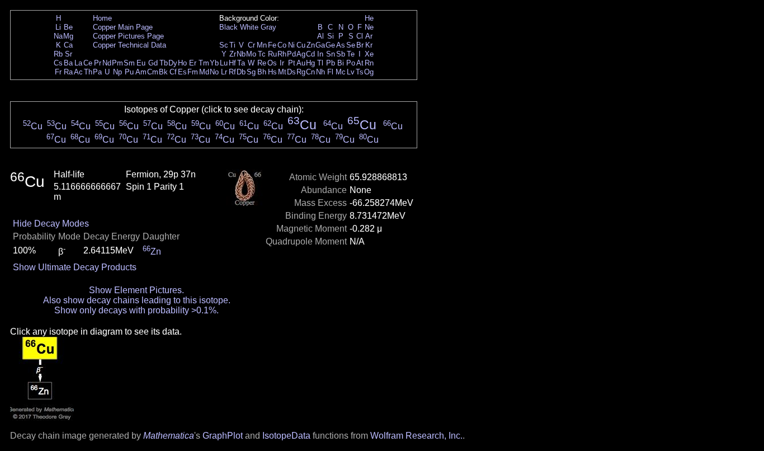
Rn (369, 63)
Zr (232, 54)
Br (360, 45)
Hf (232, 63)
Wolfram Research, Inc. (416, 435)
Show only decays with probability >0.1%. (136, 310)
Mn (262, 45)
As (340, 45)
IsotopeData (286, 435)
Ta (241, 63)
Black (228, 27)
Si (330, 36)
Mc (341, 72)
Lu (224, 63)
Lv (351, 72)
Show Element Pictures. (136, 290)
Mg (68, 36)
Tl (320, 63)
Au (300, 63)
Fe (272, 45)
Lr (224, 72)
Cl (359, 36)
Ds (291, 72)
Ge (330, 45)
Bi (340, 63)
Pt (291, 63)
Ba (68, 63)
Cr (251, 45)
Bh (261, 72)
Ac (78, 72)
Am (141, 72)
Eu (140, 63)
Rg (300, 72)
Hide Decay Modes (51, 223)
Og (369, 72)
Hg (310, 63)
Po (350, 63)
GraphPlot (222, 435)
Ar (368, 36)
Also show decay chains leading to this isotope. (136, 300)
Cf (173, 72)
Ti (232, 45)
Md (204, 72)
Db (241, 72)
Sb (340, 54)
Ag (300, 54)
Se (350, 45)
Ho (182, 63)
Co (281, 45)
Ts (360, 72)
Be (68, 27)
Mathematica (168, 435)
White (249, 27)
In (320, 54)
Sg (251, 72)
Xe (369, 54)
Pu (129, 72)
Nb (241, 54)
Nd (106, 63)
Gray (268, 27)
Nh (320, 72)
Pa (97, 72)
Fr (58, 72)
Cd (310, 54)
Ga (320, 45)
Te (351, 54)
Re (261, 63)
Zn (310, 45)
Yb (214, 63)
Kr (368, 45)
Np (117, 72)
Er (192, 63)
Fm (192, 72)
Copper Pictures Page (128, 36)
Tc (262, 54)
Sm (129, 63)
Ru (272, 54)
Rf (232, 72)
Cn (310, 72)
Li (58, 27)
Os (272, 63)
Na (58, 36)
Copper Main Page (123, 27)
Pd (291, 54)
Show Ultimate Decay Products (74, 267)
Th (88, 72)
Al (320, 36)
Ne (369, 27)
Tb (163, 63)
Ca (68, 45)
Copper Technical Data (129, 45)
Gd (153, 63)
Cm (152, 72)
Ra (68, 72)
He (369, 18)
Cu (300, 45)
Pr (97, 63)
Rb (58, 54)
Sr (68, 54)
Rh (281, 54)
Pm (117, 63)
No (214, 72)
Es (182, 72)
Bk (163, 72)
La (78, 63)
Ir (282, 63)
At (360, 63)
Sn (330, 54)
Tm (204, 63)
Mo (251, 54)
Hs (272, 72)
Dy (172, 63)
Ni (291, 45)
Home (102, 18)
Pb (330, 63)
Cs (58, 63)
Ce (87, 63)
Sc (223, 45)
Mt (282, 72)
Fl (330, 72)
